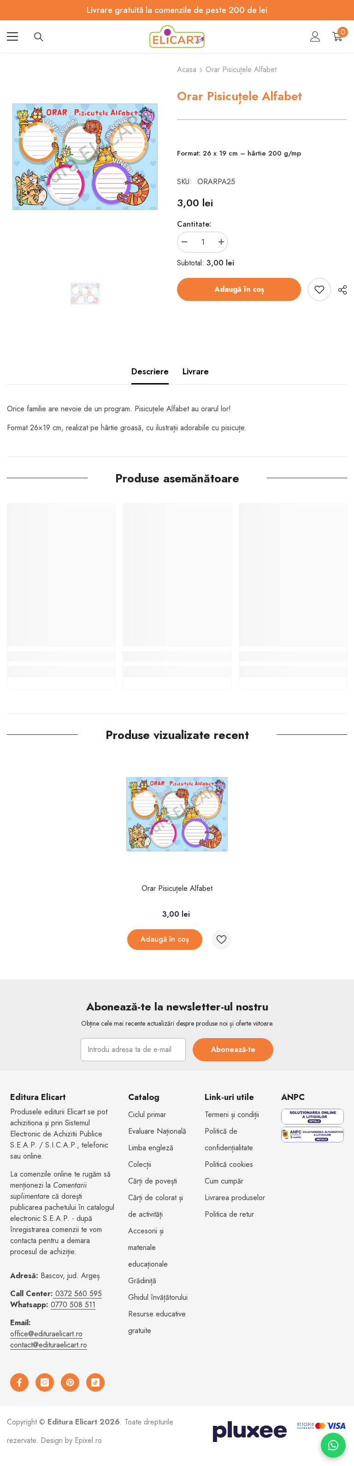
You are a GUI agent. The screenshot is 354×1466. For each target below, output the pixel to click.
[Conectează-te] (315, 36)
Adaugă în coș (239, 289)
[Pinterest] (70, 1382)
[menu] (12, 36)
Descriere (150, 372)
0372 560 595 (78, 1293)
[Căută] (38, 36)
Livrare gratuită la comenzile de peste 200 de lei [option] (177, 10)
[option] (85, 156)
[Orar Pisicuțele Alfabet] (177, 814)
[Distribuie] (339, 290)
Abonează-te (233, 1049)
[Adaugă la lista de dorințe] (319, 289)
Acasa (186, 69)
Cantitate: (194, 224)
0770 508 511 (73, 1304)
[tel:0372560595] (54, 1293)
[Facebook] (19, 1382)
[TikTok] (95, 1382)
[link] (61, 656)
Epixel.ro (88, 1440)
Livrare (196, 372)
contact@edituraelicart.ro (48, 1345)
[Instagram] (44, 1382)
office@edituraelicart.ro (46, 1333)
